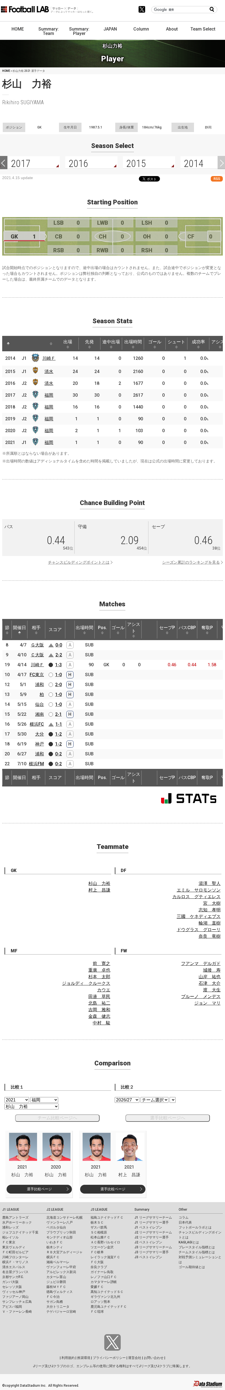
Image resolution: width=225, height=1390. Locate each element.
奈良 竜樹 (210, 936)
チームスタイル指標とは (197, 1252)
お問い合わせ (154, 1358)
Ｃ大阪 (37, 654)
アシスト (133, 628)
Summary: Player (79, 31)
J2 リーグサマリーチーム (153, 1232)
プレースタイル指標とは (197, 1247)
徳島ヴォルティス (59, 1292)
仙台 (39, 704)
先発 (89, 341)
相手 (36, 627)
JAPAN (110, 29)
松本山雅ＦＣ (100, 1237)
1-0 (58, 674)
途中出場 (111, 341)
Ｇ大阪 (37, 645)
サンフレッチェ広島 (17, 1302)
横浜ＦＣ (53, 1257)
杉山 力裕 (99, 883)
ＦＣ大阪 (97, 1262)
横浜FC (37, 724)
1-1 (58, 724)
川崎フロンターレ (15, 1257)
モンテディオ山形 (59, 1237)
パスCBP (187, 627)
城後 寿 (212, 970)
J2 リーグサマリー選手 (151, 1237)
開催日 (19, 627)
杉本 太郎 (99, 976)
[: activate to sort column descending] (8, 343)
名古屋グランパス (15, 1272)
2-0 (58, 684)
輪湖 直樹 (210, 923)
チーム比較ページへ (57, 1117)
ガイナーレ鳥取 (102, 1272)
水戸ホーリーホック (17, 1222)
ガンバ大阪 (10, 1282)
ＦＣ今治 (53, 1297)
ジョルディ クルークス (86, 983)
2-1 (58, 714)
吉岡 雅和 (99, 1009)
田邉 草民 (99, 996)
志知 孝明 (210, 909)
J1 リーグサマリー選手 (151, 1222)
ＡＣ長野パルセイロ (105, 1242)
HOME (18, 29)
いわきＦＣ (54, 1242)
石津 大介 (210, 983)
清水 (48, 371)
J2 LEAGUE (54, 1209)
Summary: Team (48, 31)
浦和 (39, 684)
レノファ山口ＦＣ (104, 1277)
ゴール (154, 341)
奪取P (207, 627)
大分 (39, 734)
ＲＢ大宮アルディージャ (64, 1252)
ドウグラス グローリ (199, 929)
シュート (176, 341)
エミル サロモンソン (199, 890)
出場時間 (133, 341)
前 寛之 (101, 963)
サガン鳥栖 (54, 1302)
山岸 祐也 (210, 976)
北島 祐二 (99, 1003)
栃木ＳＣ (97, 1222)
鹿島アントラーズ (15, 1217)
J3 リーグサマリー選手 (151, 1252)
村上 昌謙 (99, 890)
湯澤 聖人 (210, 883)
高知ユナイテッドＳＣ (107, 1292)
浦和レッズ (10, 1227)
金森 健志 (99, 1016)
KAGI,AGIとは (189, 1242)
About (172, 29)
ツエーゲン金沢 (102, 1247)
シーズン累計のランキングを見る (191, 562)
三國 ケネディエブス (199, 916)
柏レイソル (10, 1237)
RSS (216, 179)
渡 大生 (212, 990)
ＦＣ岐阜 (97, 1252)
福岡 (48, 395)
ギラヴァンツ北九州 (105, 1297)
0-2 (58, 753)
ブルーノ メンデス (201, 996)
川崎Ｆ (48, 358)
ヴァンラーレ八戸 (59, 1222)
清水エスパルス (13, 1267)
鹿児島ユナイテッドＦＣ (109, 1307)
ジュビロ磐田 (56, 1282)
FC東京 (37, 674)
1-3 (58, 664)
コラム (184, 1217)
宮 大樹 (212, 903)
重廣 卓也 (99, 970)
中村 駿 (101, 1023)
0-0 (58, 645)
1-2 (58, 734)
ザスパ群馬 (99, 1227)
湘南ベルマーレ (57, 1262)
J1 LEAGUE (10, 1209)
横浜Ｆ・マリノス (15, 1262)
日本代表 (185, 1222)
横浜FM (36, 763)
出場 (67, 341)
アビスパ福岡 (12, 1307)
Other (183, 1209)
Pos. (102, 627)
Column (141, 29)
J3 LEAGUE (99, 1209)
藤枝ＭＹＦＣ (56, 1287)
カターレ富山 (56, 1277)
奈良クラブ (99, 1267)
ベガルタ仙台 (56, 1227)
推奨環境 (83, 1358)
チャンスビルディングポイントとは (78, 562)
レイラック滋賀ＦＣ (105, 1257)
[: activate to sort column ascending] (18, 343)
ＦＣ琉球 (97, 1312)
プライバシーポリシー (109, 1358)
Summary (141, 1209)
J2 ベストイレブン (148, 1242)
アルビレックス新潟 (61, 1272)
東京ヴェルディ (13, 1247)
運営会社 (134, 1358)
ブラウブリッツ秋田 (61, 1232)
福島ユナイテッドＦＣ (107, 1217)
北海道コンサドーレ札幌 (64, 1217)
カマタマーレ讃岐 (104, 1282)
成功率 (198, 341)
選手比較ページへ (167, 1117)
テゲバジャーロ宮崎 (61, 1312)
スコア (55, 629)
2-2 (58, 654)
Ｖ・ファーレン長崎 (17, 1312)
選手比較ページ (39, 1189)
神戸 (39, 744)
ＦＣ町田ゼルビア (15, 1252)
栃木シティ (54, 1247)
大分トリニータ (57, 1307)
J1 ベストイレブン (148, 1227)
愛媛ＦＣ (97, 1287)
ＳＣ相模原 (99, 1232)
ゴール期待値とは (192, 1267)
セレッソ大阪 (12, 1287)
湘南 (39, 714)
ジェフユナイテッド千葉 (20, 1232)
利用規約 (68, 1358)
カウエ (103, 990)
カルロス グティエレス (196, 896)
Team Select (202, 29)
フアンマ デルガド (201, 963)
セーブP (167, 627)
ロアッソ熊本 (100, 1302)
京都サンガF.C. (13, 1277)
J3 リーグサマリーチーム (153, 1247)
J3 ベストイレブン (148, 1257)
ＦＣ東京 (8, 1242)
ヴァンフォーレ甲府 (61, 1267)
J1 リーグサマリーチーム (153, 1217)
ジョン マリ (207, 1003)
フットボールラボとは (195, 1227)
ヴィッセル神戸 (13, 1292)
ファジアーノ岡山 (15, 1297)
